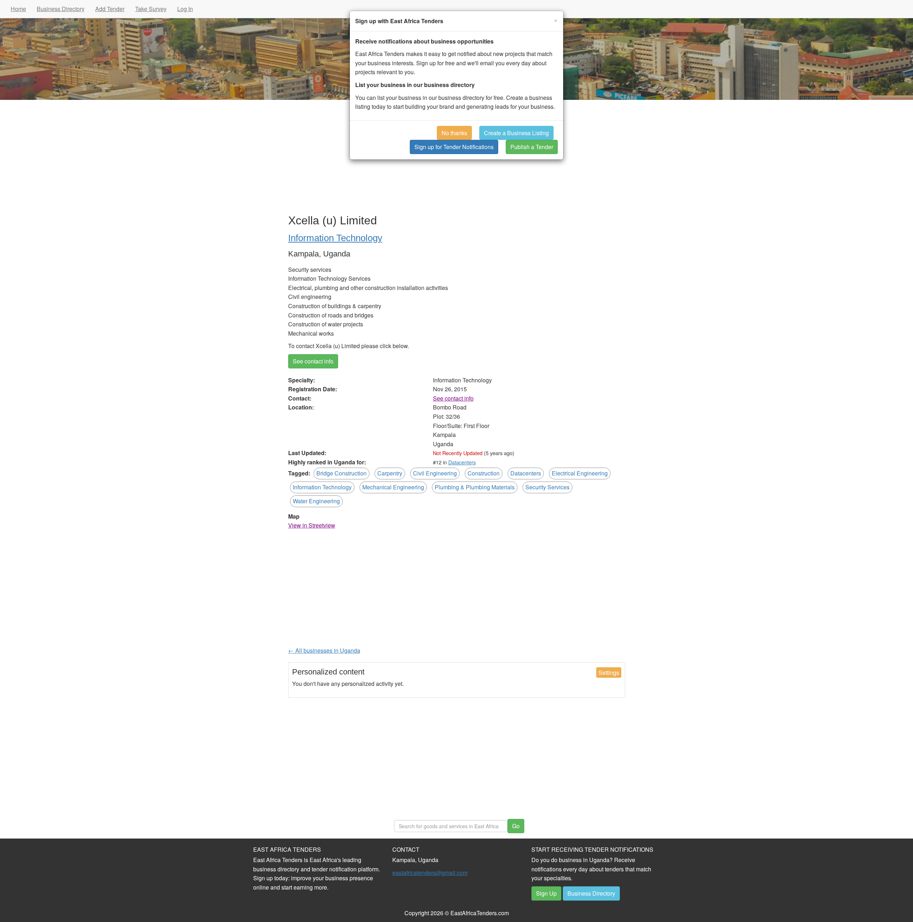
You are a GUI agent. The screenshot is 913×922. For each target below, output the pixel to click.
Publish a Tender (531, 147)
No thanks (454, 133)
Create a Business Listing (516, 133)
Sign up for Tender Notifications (454, 147)
